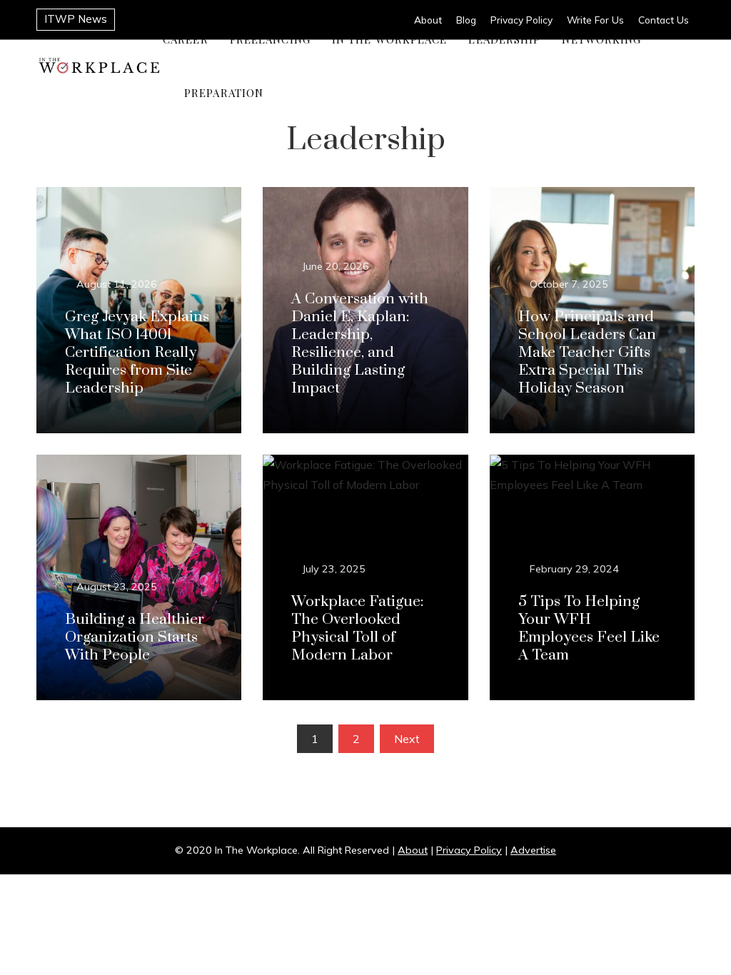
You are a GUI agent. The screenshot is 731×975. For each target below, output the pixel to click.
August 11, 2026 (116, 284)
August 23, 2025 (116, 586)
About (413, 850)
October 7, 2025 (569, 284)
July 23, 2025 (334, 568)
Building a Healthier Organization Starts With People (134, 637)
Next (407, 739)
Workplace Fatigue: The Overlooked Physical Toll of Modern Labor (357, 628)
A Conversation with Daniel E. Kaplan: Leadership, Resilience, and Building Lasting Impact (359, 344)
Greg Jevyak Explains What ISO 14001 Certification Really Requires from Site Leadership (137, 353)
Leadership (504, 39)
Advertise (533, 850)
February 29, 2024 (574, 568)
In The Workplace (390, 39)
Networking (601, 39)
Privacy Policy (469, 850)
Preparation (223, 93)
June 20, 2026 (336, 266)
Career (185, 39)
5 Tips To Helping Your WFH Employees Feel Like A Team (589, 628)
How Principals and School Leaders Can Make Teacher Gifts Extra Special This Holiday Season (587, 353)
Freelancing (270, 39)
